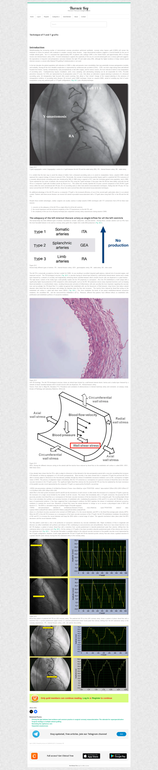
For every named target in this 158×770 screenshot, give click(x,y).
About (76, 17)
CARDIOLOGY (51, 743)
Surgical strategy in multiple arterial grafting (46, 721)
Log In (39, 17)
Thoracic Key (79, 8)
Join (121, 734)
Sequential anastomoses (40, 726)
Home (32, 17)
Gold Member (67, 17)
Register (46, 17)
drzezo (44, 743)
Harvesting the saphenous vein (42, 724)
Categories (56, 17)
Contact (83, 17)
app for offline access (79, 765)
